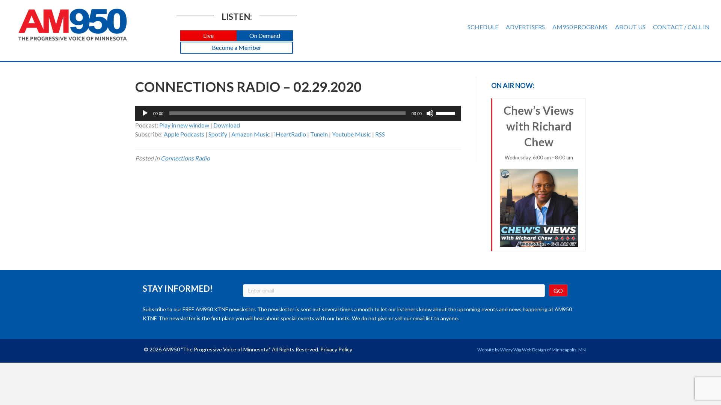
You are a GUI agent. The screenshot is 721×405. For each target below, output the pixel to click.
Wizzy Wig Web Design (523, 349)
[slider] (446, 112)
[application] (298, 113)
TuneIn (319, 134)
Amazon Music (250, 134)
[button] (208, 35)
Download (226, 125)
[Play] (145, 113)
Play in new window (184, 125)
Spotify (217, 134)
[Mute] (430, 113)
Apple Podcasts (184, 134)
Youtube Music (351, 134)
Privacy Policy (336, 349)
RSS (380, 134)
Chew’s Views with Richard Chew (539, 132)
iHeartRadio (290, 134)
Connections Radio (185, 158)
